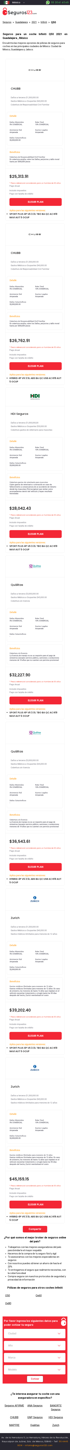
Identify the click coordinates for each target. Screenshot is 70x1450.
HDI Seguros (56, 1417)
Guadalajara (21, 22)
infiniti (44, 22)
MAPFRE (14, 1425)
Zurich (55, 1425)
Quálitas (35, 1425)
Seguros (7, 22)
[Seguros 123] (35, 11)
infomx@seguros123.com (39, 1445)
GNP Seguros (35, 1417)
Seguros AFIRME (14, 1405)
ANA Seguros (34, 1405)
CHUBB (14, 1417)
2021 (34, 22)
